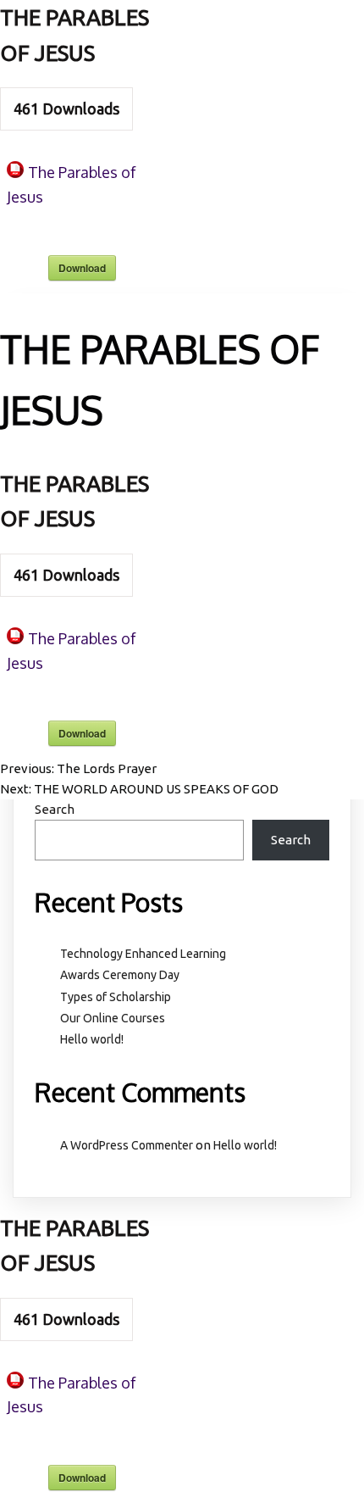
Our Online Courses (112, 1018)
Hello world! (92, 1039)
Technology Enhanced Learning (143, 953)
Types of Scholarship (115, 997)
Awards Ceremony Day (119, 975)
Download (82, 268)
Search (54, 809)
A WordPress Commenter (126, 1145)
